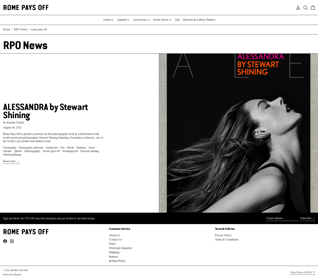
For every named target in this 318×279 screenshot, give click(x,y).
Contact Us (115, 239)
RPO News (20, 29)
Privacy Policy (223, 235)
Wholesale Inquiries (120, 248)
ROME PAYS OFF (19, 270)
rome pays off (39, 29)
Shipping (114, 252)
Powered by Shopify (12, 274)
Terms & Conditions (226, 239)
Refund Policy (117, 261)
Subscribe (305, 218)
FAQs (112, 243)
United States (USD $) (301, 272)
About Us (114, 235)
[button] (305, 7)
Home (6, 29)
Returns (113, 256)
